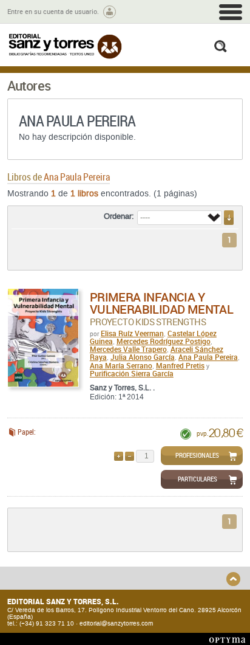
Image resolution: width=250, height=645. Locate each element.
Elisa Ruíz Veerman (132, 333)
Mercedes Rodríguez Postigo (164, 341)
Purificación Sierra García (132, 373)
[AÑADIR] (118, 456)
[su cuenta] (109, 11)
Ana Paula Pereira (208, 357)
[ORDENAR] (229, 217)
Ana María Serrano (121, 365)
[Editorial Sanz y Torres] (65, 46)
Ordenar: (119, 216)
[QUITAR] (129, 456)
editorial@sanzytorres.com (116, 623)
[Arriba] (233, 579)
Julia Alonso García (142, 357)
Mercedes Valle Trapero (128, 349)
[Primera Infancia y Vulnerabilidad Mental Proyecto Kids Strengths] (43, 337)
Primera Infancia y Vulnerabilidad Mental (161, 303)
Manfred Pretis (180, 365)
